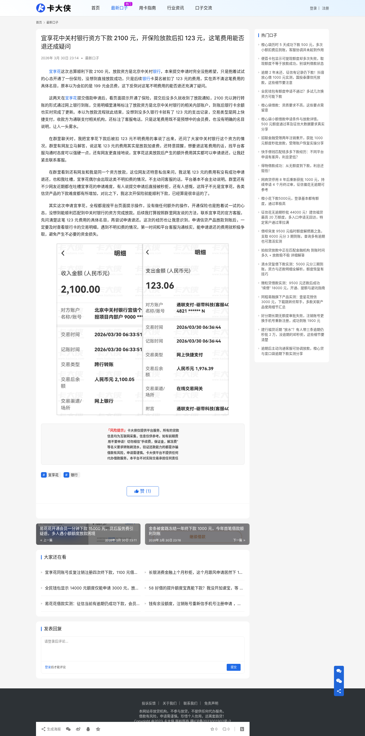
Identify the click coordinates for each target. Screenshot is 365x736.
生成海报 (53, 729)
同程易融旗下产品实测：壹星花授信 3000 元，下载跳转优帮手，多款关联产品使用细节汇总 (292, 302)
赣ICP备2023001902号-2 (210, 721)
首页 (39, 22)
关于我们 (170, 703)
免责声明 (211, 703)
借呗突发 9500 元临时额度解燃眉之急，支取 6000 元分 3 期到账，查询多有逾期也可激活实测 (293, 236)
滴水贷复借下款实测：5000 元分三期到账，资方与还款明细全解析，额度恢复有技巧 (292, 269)
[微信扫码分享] (68, 729)
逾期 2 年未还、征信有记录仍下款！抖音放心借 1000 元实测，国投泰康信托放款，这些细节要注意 (292, 77)
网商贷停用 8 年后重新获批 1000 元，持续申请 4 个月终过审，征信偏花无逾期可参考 (293, 184)
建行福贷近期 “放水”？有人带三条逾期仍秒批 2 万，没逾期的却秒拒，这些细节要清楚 (292, 334)
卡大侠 (169, 721)
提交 (234, 667)
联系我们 (190, 703)
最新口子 (92, 58)
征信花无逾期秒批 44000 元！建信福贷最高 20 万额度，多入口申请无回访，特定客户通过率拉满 (292, 217)
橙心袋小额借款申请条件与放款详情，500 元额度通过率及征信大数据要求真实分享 (293, 124)
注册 (325, 8)
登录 (313, 8)
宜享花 (55, 71)
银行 (157, 71)
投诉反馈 (149, 703)
